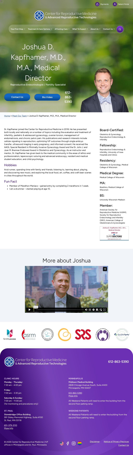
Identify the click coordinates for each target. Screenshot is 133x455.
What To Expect (79, 29)
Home (7, 115)
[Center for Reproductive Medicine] (66, 15)
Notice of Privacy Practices (116, 441)
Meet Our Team (19, 115)
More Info (73, 396)
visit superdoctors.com (114, 239)
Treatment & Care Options (39, 29)
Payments (104, 4)
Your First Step (17, 29)
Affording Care (61, 29)
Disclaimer (95, 441)
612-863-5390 (68, 97)
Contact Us (108, 29)
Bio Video (47, 97)
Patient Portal (123, 4)
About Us (94, 29)
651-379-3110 (10, 425)
